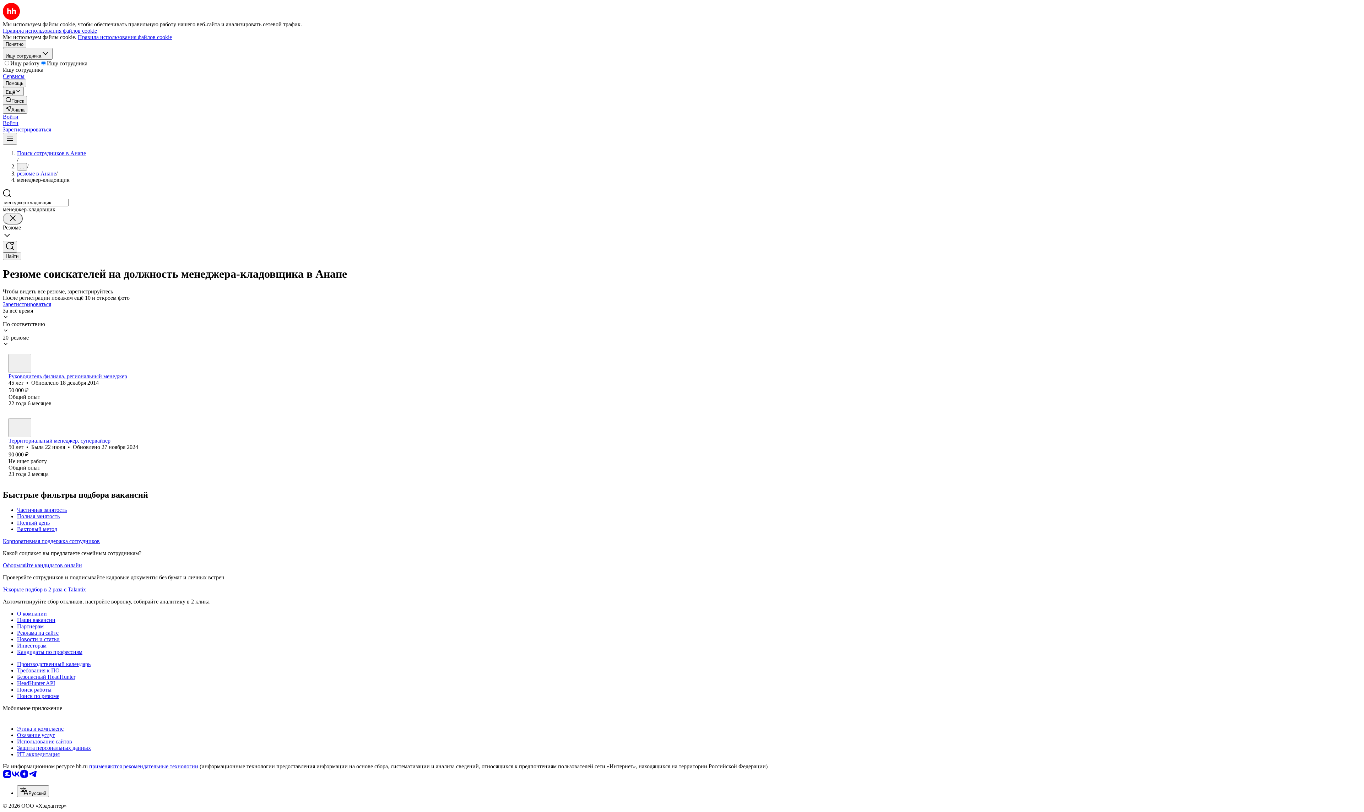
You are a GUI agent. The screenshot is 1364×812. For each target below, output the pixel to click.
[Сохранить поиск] (10, 247)
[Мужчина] (20, 363)
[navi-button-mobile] (10, 139)
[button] (10, 117)
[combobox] (36, 202)
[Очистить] (13, 218)
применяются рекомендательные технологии (143, 766)
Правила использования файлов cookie (125, 37)
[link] (15, 100)
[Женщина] (20, 427)
